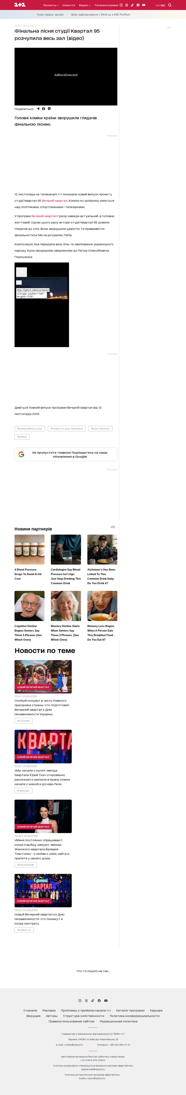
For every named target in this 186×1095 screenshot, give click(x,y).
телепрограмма (106, 5)
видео (84, 5)
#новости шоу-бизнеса (67, 428)
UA (157, 5)
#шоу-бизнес (100, 428)
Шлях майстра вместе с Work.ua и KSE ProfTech (100, 14)
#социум (23, 720)
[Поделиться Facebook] (43, 108)
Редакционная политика (119, 1021)
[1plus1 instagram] (79, 1000)
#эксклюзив (25, 864)
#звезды (23, 790)
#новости (24, 929)
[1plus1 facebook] (99, 1000)
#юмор (22, 436)
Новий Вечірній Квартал (33, 687)
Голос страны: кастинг (50, 14)
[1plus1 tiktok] (92, 1000)
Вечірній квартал (54, 200)
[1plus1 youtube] (106, 1001)
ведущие (34, 1015)
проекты (50, 5)
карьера (156, 1010)
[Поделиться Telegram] (38, 108)
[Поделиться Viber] (49, 108)
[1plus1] (20, 5)
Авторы (52, 1015)
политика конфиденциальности (134, 1015)
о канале (30, 1010)
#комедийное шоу (29, 428)
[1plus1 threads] (86, 1000)
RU (163, 5)
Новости (68, 5)
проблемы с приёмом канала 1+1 (86, 1010)
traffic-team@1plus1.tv (92, 1078)
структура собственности (83, 1015)
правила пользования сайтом (71, 1021)
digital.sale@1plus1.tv (93, 1069)
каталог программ (130, 1010)
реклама (49, 1010)
